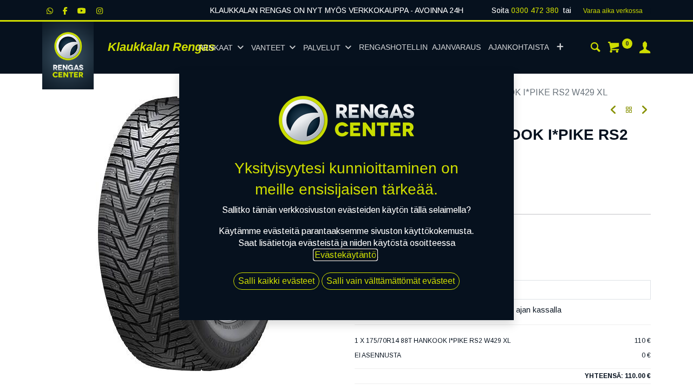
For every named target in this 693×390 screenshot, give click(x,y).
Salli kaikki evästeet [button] (276, 280)
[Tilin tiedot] (645, 48)
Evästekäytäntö (345, 254)
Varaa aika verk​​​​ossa (613, 11)
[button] (560, 47)
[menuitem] (420, 47)
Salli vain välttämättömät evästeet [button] (390, 280)
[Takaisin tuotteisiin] (629, 110)
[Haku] (596, 48)
